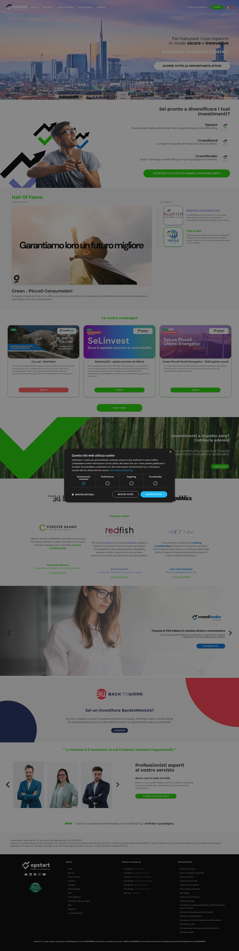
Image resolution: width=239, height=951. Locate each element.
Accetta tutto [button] (154, 494)
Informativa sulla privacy (121, 470)
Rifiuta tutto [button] (125, 494)
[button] (83, 494)
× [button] (170, 452)
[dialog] (119, 475)
